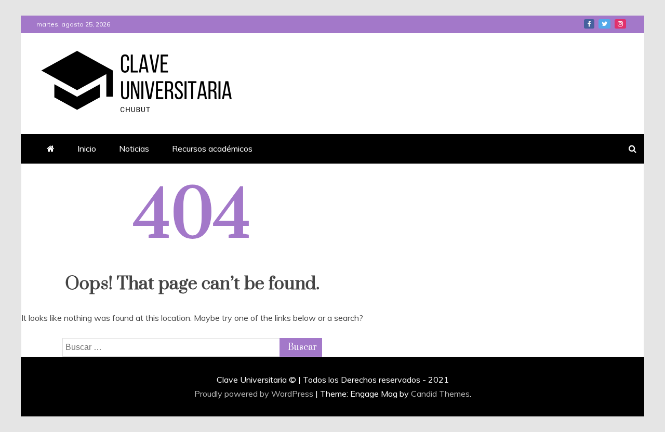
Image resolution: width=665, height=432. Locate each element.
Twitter (604, 24)
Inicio (86, 148)
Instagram (620, 24)
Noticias (134, 148)
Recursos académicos (212, 148)
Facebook (589, 24)
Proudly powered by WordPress (254, 393)
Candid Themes (440, 393)
